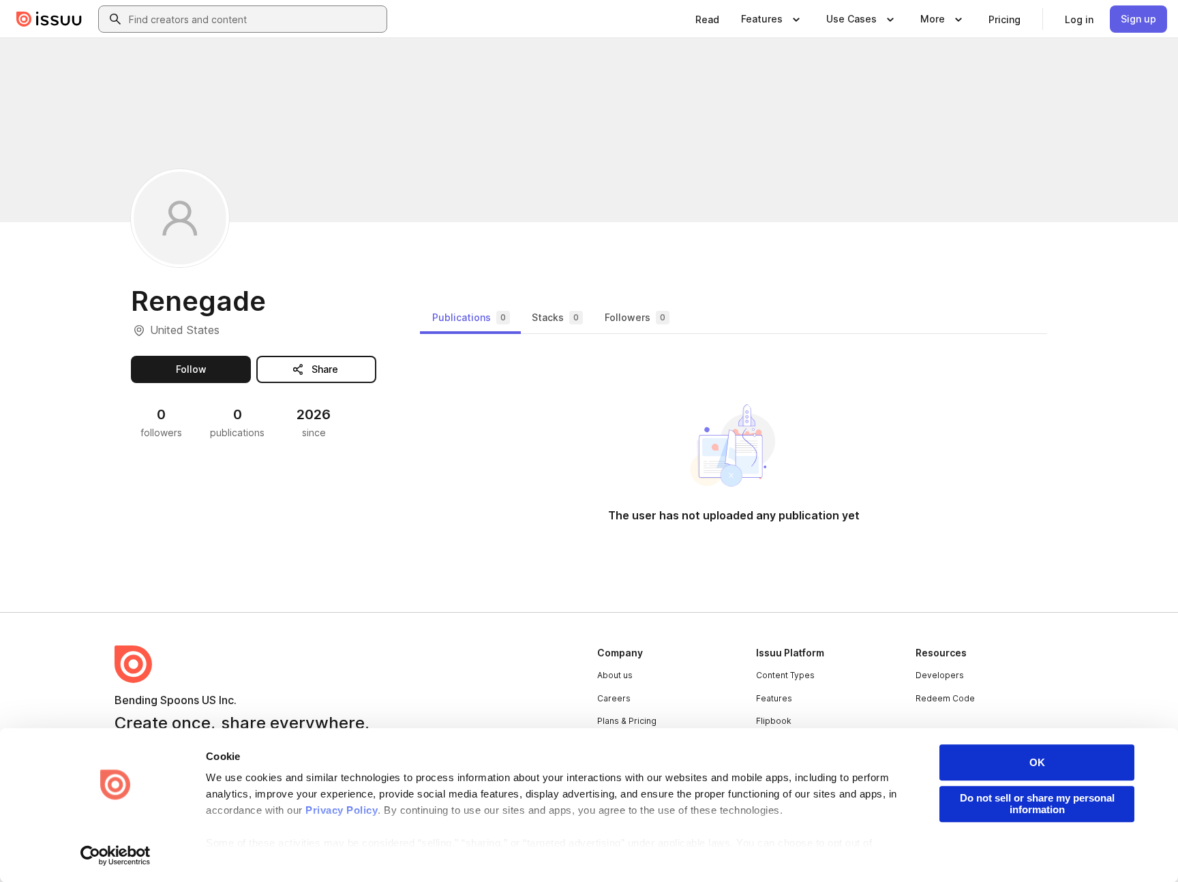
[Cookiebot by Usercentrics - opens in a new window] (115, 855)
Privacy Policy (341, 810)
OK (1037, 762)
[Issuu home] (49, 19)
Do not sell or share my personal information (1037, 803)
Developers (940, 675)
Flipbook (773, 721)
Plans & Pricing (626, 721)
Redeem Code (945, 698)
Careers (614, 698)
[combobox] (255, 19)
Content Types (785, 675)
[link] (707, 19)
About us (615, 675)
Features (774, 698)
